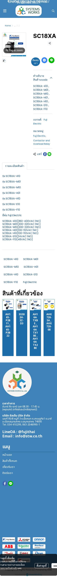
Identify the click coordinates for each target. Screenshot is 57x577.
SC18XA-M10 (11, 267)
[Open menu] (5, 11)
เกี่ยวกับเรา (8, 467)
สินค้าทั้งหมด (9, 461)
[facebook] (4, 483)
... (15, 25)
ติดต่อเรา (35, 61)
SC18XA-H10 (11, 274)
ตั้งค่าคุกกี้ (42, 565)
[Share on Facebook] (45, 154)
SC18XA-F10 (11, 282)
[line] (10, 483)
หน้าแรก (7, 455)
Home (8, 25)
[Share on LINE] (49, 154)
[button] (53, 11)
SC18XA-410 (11, 259)
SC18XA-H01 (31, 267)
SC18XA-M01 (30, 259)
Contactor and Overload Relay (41, 142)
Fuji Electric (39, 136)
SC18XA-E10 (30, 274)
